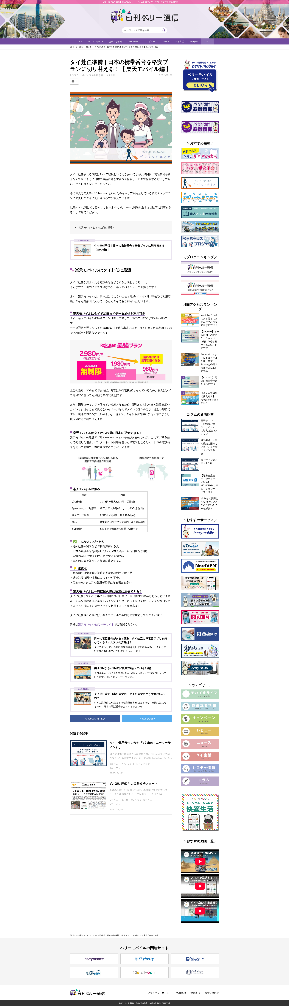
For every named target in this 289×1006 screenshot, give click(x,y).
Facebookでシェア (95, 718)
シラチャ (194, 41)
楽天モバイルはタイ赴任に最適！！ (98, 227)
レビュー (150, 41)
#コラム (74, 75)
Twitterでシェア (147, 718)
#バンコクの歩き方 (92, 75)
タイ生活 (179, 41)
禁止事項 (195, 992)
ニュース (165, 41)
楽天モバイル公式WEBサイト (96, 624)
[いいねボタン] (73, 81)
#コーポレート (118, 767)
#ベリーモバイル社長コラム (137, 800)
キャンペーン (134, 41)
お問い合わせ (212, 992)
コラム (207, 41)
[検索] (163, 30)
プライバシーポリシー (160, 992)
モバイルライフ (95, 41)
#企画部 (111, 75)
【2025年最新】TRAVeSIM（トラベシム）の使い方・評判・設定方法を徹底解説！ (143, 2)
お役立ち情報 (115, 41)
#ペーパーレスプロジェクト (137, 763)
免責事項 (181, 992)
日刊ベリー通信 (76, 47)
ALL (80, 41)
